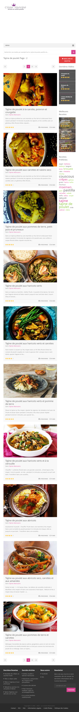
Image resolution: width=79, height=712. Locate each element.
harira (66, 182)
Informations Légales (34, 708)
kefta (71, 182)
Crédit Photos (48, 708)
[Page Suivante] (53, 66)
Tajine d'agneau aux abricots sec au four (10, 693)
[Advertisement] (39, 26)
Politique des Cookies (61, 708)
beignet (68, 166)
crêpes (63, 179)
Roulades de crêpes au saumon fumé (11, 674)
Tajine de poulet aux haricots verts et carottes (29, 343)
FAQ (24, 708)
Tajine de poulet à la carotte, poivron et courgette (26, 111)
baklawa (67, 164)
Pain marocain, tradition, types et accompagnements (28, 690)
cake (60, 171)
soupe (71, 195)
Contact (13, 708)
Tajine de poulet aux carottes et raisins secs (28, 169)
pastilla (69, 190)
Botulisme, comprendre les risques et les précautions (30, 680)
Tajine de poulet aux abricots (20, 520)
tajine (63, 200)
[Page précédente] (5, 66)
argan (61, 164)
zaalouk (62, 210)
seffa (61, 195)
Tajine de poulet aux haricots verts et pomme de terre (29, 402)
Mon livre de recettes (68, 60)
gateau (71, 180)
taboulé (62, 197)
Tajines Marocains (15, 115)
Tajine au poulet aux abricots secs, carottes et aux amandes (29, 579)
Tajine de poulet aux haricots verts (23, 285)
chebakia (66, 171)
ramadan (62, 193)
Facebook (44, 674)
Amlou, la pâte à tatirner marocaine (28, 674)
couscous (66, 176)
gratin (61, 182)
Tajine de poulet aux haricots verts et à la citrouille (27, 462)
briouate (68, 168)
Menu (7, 45)
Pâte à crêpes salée (11, 679)
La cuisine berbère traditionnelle (28, 696)
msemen (65, 187)
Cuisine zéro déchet (29, 685)
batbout (62, 166)
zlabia (68, 210)
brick (61, 169)
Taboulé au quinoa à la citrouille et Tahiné (11, 688)
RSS (43, 677)
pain (61, 191)
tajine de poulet (65, 205)
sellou (66, 195)
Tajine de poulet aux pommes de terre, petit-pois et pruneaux (29, 228)
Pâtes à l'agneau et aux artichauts (11, 683)
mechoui (62, 185)
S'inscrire (71, 690)
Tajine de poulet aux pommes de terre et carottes (27, 636)
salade (69, 193)
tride (71, 207)
